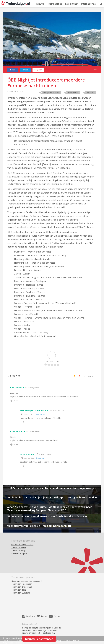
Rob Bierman (40, 414)
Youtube (57, 616)
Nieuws (40, 3)
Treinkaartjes (55, 3)
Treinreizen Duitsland (20, 593)
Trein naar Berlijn (18, 547)
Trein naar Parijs (18, 550)
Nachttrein (91, 92)
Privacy (76, 640)
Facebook (30, 616)
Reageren (38, 70)
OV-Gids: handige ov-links (22, 544)
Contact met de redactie (12, 640)
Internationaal (88, 3)
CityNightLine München (51, 92)
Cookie (67, 640)
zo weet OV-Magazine (59, 167)
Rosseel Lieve (40, 458)
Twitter (44, 616)
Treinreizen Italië (18, 590)
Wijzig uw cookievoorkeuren (13, 643)
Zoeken (101, 4)
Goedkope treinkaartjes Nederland (26, 581)
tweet (25, 70)
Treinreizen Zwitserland (21, 587)
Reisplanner (71, 3)
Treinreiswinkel (25, 140)
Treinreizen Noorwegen (21, 584)
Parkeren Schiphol (19, 553)
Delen (12, 70)
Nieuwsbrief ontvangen (39, 638)
